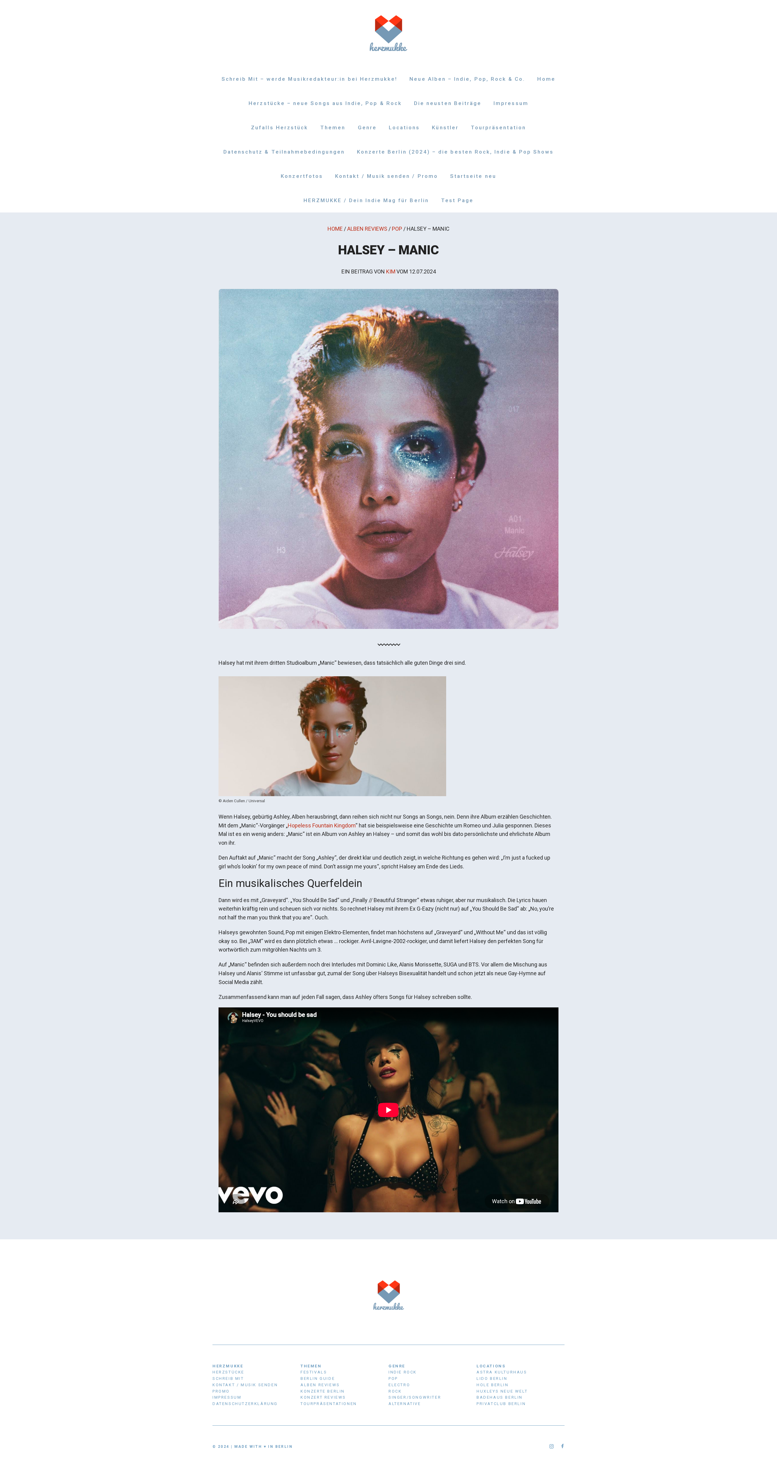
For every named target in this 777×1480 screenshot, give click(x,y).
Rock (395, 1391)
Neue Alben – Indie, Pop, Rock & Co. (467, 79)
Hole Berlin (493, 1385)
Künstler (445, 127)
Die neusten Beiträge (447, 103)
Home (546, 79)
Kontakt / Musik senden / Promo (386, 176)
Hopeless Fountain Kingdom (321, 825)
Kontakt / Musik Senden (245, 1385)
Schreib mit (228, 1378)
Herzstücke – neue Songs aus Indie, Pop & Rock (325, 103)
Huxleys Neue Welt (502, 1391)
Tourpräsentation (498, 127)
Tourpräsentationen (328, 1403)
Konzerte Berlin (322, 1391)
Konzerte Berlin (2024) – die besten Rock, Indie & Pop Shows (455, 152)
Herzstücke (228, 1372)
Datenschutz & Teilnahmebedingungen (284, 152)
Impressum (511, 103)
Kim (390, 271)
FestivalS (313, 1372)
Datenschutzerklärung (245, 1403)
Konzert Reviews (323, 1397)
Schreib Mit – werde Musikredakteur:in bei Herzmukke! (309, 79)
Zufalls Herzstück (279, 127)
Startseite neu (473, 176)
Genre (367, 127)
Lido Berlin (492, 1378)
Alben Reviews (367, 229)
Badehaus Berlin (500, 1397)
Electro (399, 1385)
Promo (221, 1391)
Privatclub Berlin (501, 1403)
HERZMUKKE (227, 1366)
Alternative (404, 1403)
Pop (397, 229)
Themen (332, 127)
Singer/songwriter (414, 1397)
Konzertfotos (302, 176)
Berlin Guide (317, 1378)
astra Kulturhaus (502, 1372)
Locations (404, 127)
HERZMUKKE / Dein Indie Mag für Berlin (366, 200)
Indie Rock (402, 1372)
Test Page (457, 200)
